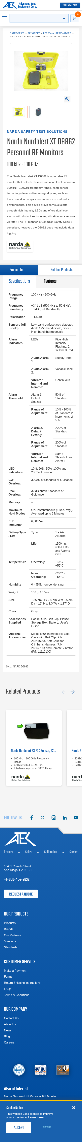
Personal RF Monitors (57, 33)
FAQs (8, 988)
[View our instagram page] (54, 818)
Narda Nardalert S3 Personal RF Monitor (30, 1096)
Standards (10, 947)
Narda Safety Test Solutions (37, 131)
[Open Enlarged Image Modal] (67, 99)
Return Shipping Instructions (22, 982)
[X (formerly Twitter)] (42, 818)
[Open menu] (5, 18)
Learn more (36, 1117)
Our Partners (12, 935)
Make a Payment (15, 970)
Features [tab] (50, 281)
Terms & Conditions (16, 995)
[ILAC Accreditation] (18, 1069)
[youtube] (76, 818)
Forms (8, 976)
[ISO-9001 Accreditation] (63, 1070)
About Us (10, 1024)
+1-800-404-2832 (16, 879)
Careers (9, 1042)
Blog (7, 1036)
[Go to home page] (19, 5)
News (8, 1030)
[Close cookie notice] (74, 1108)
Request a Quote (21, 894)
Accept (19, 1127)
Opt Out (47, 1127)
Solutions (10, 941)
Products (10, 923)
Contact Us (11, 1018)
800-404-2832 (70, 5)
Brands (8, 929)
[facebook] (31, 818)
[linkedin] (64, 818)
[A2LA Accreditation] (41, 1070)
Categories (17, 33)
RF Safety (34, 33)
